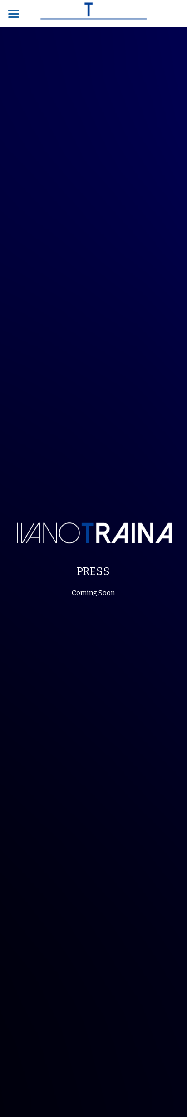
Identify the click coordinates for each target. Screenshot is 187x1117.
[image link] (93, 13)
